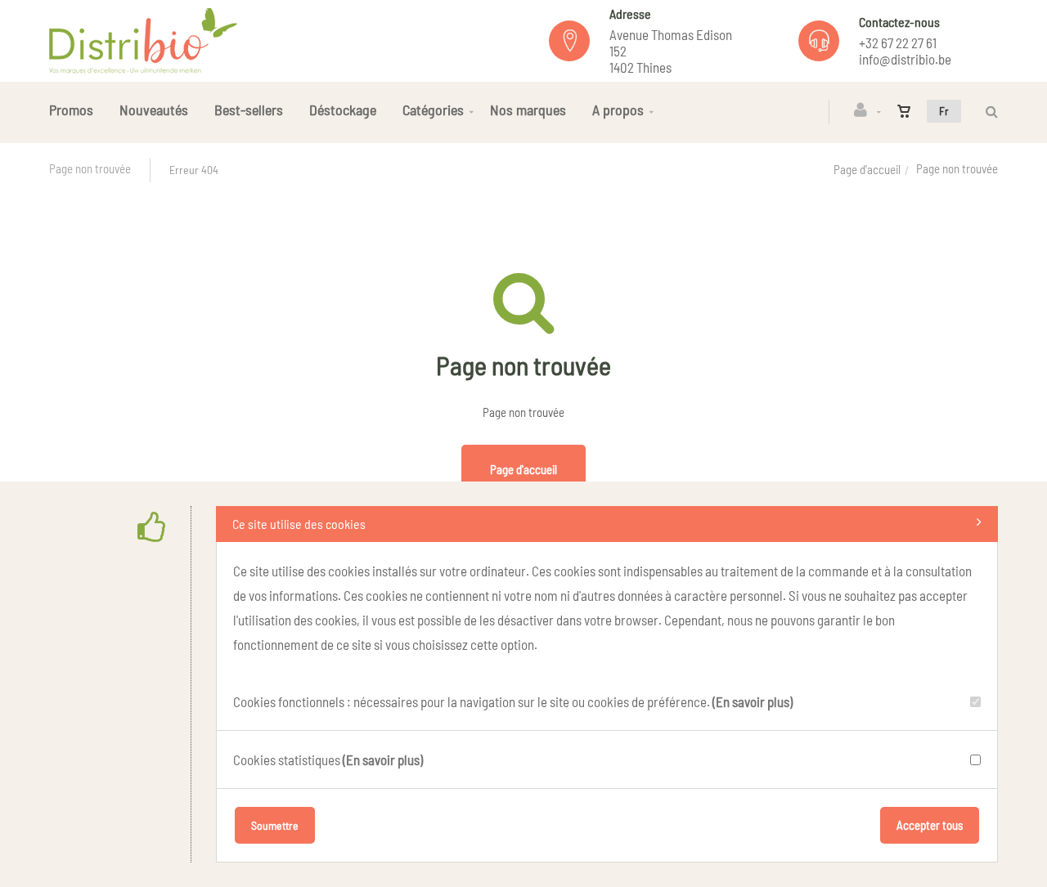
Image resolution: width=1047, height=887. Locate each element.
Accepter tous (929, 825)
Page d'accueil (867, 169)
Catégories (433, 110)
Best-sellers (248, 110)
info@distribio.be (905, 59)
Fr (944, 111)
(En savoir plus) (752, 701)
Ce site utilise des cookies (299, 523)
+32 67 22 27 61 (898, 42)
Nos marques (528, 110)
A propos (618, 110)
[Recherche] (987, 111)
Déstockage (342, 110)
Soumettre (275, 825)
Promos (71, 110)
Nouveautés (153, 110)
